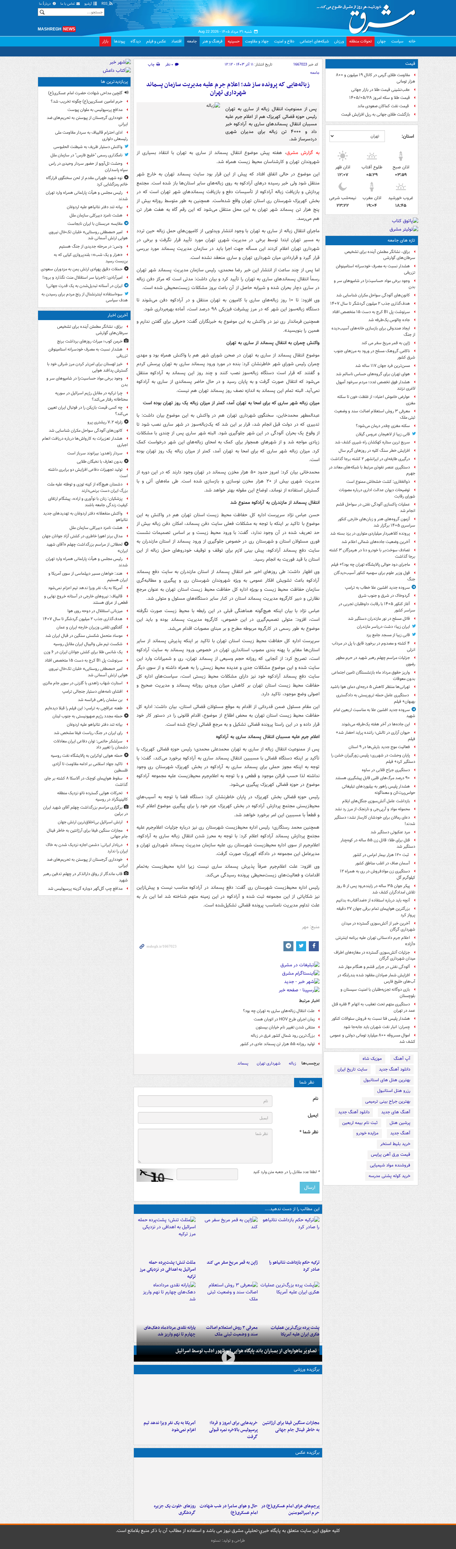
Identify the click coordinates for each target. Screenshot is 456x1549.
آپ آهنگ (402, 1058)
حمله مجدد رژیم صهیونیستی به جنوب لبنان (87, 716)
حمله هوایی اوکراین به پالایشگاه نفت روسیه (87, 755)
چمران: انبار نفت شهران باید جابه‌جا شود (377, 1027)
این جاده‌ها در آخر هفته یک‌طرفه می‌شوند (375, 724)
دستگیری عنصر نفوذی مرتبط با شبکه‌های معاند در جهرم (372, 470)
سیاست (397, 41)
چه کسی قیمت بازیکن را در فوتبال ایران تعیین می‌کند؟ (88, 410)
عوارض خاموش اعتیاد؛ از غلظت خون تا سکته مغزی (376, 400)
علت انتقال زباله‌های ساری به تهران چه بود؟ (279, 1011)
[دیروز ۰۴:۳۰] (227, 1302)
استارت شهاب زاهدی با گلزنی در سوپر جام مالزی (83, 683)
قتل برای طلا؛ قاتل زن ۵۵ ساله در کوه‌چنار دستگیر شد (377, 843)
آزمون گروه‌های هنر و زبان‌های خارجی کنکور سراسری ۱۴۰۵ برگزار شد (376, 522)
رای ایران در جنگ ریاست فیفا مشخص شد (88, 733)
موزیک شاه (372, 1058)
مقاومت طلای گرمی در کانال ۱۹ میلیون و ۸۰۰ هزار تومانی (375, 78)
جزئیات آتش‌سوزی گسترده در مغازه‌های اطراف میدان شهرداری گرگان (374, 955)
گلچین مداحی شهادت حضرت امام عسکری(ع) (85, 93)
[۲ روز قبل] (166, 1302)
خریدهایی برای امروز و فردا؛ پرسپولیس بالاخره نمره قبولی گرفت (233, 1430)
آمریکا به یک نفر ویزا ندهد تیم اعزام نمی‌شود (170, 1426)
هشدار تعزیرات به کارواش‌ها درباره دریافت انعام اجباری (85, 441)
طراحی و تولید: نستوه (228, 1540)
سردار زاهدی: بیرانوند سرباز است (95, 453)
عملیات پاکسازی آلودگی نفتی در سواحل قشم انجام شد (375, 507)
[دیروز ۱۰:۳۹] (289, 1302)
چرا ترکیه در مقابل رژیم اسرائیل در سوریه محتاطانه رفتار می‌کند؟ (91, 396)
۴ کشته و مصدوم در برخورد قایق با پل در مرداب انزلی (373, 646)
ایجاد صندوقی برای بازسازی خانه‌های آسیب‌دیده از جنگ (373, 331)
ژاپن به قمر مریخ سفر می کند (386, 343)
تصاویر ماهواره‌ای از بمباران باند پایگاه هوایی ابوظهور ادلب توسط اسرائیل (246, 1351)
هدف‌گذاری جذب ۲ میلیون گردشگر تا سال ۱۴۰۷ (370, 303)
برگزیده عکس (307, 1452)
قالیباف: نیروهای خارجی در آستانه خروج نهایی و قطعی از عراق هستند (86, 599)
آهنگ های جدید (395, 1112)
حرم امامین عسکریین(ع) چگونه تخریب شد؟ (87, 101)
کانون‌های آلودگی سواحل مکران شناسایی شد (373, 295)
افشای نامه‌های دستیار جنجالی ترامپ (92, 691)
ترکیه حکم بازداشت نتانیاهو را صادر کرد (294, 1266)
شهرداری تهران (268, 1063)
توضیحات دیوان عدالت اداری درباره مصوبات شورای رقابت (377, 493)
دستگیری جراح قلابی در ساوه (386, 770)
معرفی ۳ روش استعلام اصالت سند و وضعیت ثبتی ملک (374, 414)
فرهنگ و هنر (212, 41)
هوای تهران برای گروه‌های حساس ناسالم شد (373, 374)
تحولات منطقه (360, 41)
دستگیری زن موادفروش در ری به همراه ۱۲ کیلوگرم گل (377, 874)
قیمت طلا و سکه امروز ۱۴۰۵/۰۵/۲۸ (379, 98)
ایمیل (313, 1115)
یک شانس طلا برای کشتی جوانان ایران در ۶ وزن (83, 652)
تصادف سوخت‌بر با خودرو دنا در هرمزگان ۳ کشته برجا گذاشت (372, 553)
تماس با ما (68, 3)
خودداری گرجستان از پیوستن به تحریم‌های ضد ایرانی (87, 121)
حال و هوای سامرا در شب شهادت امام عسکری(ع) (228, 1509)
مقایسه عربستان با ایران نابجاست (95, 224)
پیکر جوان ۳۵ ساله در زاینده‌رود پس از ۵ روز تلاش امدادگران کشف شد (375, 889)
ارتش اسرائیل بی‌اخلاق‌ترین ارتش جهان (90, 822)
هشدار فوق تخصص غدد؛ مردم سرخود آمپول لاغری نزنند (375, 385)
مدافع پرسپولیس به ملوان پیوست (95, 110)
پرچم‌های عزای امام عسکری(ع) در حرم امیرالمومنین (290, 1509)
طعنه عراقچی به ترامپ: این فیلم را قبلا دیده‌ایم (84, 708)
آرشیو (88, 3)
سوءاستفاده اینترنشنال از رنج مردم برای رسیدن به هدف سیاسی (84, 297)
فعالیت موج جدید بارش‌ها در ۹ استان (379, 747)
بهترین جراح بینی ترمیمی (387, 1101)
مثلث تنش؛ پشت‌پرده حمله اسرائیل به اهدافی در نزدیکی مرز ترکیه (168, 1269)
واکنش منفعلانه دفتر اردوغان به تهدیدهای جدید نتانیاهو (85, 516)
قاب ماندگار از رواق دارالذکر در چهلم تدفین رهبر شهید (85, 877)
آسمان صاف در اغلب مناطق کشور (382, 863)
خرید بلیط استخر (395, 1143)
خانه (412, 41)
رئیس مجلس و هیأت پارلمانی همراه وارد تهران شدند (87, 195)
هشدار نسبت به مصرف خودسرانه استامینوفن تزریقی (375, 269)
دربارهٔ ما (45, 3)
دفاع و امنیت (284, 41)
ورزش (339, 41)
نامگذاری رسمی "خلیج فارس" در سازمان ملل (86, 155)
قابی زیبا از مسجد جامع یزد (388, 635)
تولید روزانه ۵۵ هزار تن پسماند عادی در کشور (277, 1044)
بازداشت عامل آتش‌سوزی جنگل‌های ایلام (376, 801)
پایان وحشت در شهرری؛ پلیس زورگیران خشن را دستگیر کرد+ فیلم (373, 758)
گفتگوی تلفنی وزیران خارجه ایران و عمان (89, 627)
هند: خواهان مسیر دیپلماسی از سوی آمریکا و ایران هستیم (88, 576)
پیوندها (119, 41)
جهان (381, 41)
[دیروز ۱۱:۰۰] (227, 1480)
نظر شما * (308, 1132)
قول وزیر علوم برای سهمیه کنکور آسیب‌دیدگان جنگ (374, 576)
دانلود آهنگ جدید (394, 1069)
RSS (104, 3)
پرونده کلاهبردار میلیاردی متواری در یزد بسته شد (370, 533)
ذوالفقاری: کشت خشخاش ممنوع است (378, 481)
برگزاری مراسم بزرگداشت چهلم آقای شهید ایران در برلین (85, 810)
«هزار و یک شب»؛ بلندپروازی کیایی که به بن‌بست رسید (91, 258)
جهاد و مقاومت (257, 41)
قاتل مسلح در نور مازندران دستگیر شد (379, 618)
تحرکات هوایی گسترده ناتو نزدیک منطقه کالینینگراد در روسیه (92, 796)
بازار (105, 41)
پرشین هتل (400, 1122)
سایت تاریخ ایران (352, 1069)
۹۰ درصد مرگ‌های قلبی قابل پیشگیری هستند (372, 778)
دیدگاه (136, 41)
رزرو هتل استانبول (393, 1090)
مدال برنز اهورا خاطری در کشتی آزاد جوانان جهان (82, 536)
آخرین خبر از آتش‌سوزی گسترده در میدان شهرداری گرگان (378, 926)
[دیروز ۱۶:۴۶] (289, 1237)
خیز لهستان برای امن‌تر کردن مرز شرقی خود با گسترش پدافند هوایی (87, 367)
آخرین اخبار (117, 315)
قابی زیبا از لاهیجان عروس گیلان (383, 434)
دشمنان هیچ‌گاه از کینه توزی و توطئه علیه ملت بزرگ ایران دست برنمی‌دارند (87, 487)
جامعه (192, 41)
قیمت (410, 63)
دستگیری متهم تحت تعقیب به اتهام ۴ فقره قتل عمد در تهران (373, 1007)
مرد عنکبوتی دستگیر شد (390, 832)
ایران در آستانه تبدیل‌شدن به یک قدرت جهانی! (84, 286)
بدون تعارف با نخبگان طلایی (100, 461)
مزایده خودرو (367, 1133)
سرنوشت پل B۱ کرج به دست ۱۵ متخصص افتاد (371, 312)
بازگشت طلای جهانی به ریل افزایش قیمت (375, 114)
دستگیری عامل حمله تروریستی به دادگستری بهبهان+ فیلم (375, 698)
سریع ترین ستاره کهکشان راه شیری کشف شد (372, 442)
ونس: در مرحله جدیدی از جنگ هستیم (91, 246)
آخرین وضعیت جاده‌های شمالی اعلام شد (375, 542)
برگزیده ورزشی (306, 1369)
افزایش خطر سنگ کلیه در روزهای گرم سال (374, 450)
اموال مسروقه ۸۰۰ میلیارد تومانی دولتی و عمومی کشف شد (372, 1038)
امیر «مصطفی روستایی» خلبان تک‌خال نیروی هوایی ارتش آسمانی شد (88, 235)
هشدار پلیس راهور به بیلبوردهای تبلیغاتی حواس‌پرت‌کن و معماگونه (378, 789)
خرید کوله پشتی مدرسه (389, 1175)
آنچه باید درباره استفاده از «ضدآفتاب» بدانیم (373, 900)
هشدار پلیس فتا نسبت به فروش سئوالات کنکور (370, 1018)
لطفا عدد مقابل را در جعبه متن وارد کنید (286, 1172)
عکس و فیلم (156, 41)
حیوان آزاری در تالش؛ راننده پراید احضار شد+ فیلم (375, 735)
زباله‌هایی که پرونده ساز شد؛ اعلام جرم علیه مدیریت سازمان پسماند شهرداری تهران (228, 89)
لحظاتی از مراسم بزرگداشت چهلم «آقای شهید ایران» (87, 547)
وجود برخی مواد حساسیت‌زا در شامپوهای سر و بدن (374, 284)
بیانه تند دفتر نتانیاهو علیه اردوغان (95, 207)
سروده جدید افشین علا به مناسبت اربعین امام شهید (374, 713)
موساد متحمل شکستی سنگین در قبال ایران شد (84, 635)
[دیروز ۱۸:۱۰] (289, 1397)
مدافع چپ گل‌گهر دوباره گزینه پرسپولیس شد (85, 888)
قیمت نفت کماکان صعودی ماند (384, 106)
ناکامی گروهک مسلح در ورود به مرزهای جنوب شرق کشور (374, 354)
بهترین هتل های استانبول (387, 1080)
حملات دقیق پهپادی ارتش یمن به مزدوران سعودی (82, 269)
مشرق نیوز (368, 16)
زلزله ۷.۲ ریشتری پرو (105, 422)
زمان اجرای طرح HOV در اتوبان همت (284, 1019)
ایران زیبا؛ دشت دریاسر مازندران (383, 626)
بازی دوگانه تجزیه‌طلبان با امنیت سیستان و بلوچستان (377, 992)
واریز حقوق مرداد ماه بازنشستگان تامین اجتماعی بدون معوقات (373, 675)
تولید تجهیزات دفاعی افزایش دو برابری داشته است (88, 472)
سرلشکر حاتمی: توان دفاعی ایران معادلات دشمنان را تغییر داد (90, 744)
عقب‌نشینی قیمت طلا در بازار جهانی (380, 90)
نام (315, 1098)
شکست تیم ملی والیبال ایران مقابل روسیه (88, 644)
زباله (292, 1063)
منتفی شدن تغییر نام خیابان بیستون (285, 1027)
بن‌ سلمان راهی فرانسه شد (100, 700)
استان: (408, 136)
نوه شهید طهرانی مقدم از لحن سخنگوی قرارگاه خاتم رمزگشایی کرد (87, 181)
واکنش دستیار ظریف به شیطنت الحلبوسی (88, 147)
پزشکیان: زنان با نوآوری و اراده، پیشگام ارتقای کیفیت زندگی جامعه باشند (88, 502)
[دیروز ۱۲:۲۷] (166, 1237)
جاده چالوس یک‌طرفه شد (389, 320)
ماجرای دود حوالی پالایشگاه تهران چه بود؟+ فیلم (370, 564)
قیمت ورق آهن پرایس (390, 1154)
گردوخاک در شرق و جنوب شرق (384, 595)
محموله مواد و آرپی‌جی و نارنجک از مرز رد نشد (372, 809)
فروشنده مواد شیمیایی (390, 1165)
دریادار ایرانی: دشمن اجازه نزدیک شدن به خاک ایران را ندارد (87, 848)
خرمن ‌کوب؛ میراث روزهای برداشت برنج (90, 341)
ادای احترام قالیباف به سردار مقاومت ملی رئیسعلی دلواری (91, 135)
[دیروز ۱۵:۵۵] (227, 1237)
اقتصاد (176, 41)
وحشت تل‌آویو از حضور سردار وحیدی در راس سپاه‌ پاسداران (88, 166)
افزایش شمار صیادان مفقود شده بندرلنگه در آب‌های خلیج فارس (376, 978)
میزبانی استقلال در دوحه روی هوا (95, 611)
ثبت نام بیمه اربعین (360, 1122)
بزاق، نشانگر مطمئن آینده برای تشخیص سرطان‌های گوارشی (380, 255)
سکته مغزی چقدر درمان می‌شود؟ (383, 426)
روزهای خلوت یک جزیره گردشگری (175, 1509)
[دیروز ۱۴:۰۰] (289, 1480)
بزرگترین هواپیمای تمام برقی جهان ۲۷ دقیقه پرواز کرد (375, 911)
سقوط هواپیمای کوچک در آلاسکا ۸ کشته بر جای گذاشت (86, 781)
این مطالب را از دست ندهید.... (292, 1209)
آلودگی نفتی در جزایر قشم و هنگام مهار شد (374, 967)
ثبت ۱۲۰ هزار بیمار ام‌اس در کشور (381, 855)
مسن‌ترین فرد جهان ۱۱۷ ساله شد (382, 366)
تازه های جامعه (401, 240)
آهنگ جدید (400, 1133)
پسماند (242, 1063)
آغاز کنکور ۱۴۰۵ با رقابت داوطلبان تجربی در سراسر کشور (376, 607)
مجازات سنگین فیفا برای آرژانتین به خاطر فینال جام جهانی (290, 1426)
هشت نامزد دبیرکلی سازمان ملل (96, 215)
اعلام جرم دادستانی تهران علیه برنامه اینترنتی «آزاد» (375, 941)
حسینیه (234, 41)
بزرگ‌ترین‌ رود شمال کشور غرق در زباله (283, 1035)
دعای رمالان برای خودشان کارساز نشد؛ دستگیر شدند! (374, 820)
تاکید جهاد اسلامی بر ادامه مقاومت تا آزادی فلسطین (90, 767)
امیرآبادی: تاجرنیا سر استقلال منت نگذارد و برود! (82, 277)
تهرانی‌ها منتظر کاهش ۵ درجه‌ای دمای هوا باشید (370, 687)
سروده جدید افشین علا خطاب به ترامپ (377, 587)
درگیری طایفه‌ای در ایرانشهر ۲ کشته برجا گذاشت (370, 459)
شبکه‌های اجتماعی (314, 41)
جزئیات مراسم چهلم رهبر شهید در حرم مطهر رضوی (375, 661)
